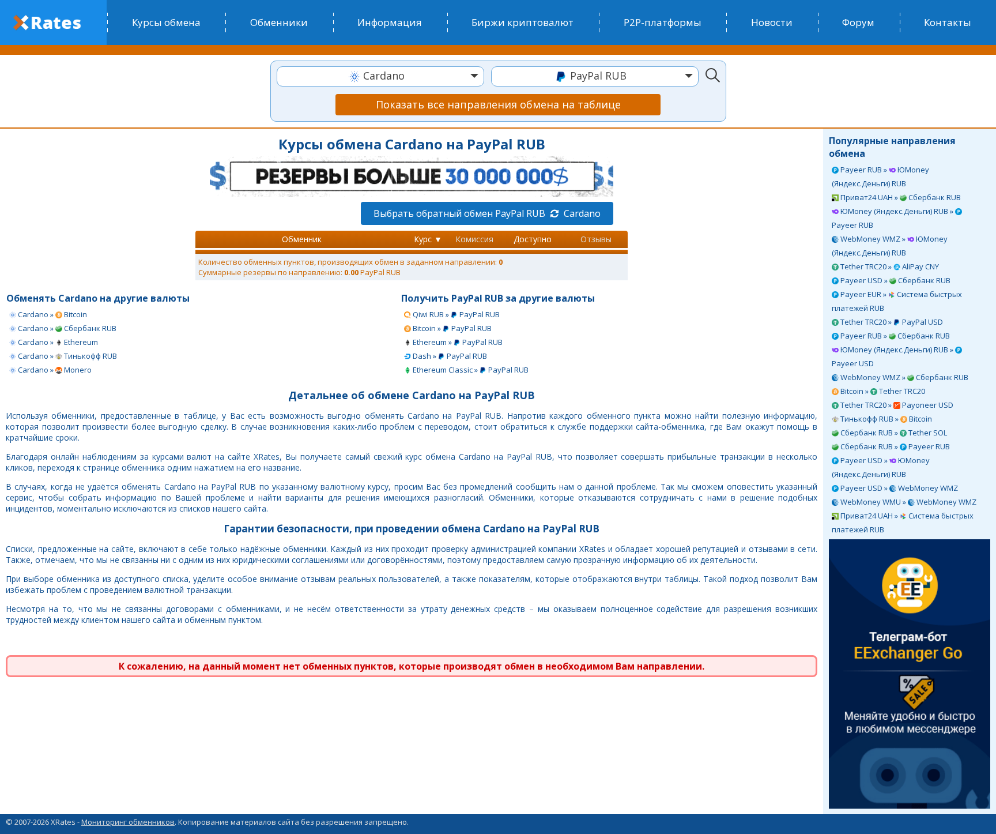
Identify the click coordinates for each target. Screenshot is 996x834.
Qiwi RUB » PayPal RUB (455, 314)
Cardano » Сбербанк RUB (66, 328)
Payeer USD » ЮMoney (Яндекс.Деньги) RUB (881, 467)
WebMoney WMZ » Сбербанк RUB (903, 377)
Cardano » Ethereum (57, 342)
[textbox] (380, 76)
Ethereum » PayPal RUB (457, 342)
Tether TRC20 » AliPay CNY (889, 266)
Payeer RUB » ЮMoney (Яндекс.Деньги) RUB (880, 176)
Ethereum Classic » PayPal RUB (470, 370)
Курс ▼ (428, 239)
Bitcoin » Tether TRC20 (882, 391)
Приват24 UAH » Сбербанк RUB (900, 197)
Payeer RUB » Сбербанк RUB (894, 335)
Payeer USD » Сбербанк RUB (894, 280)
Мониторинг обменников (128, 822)
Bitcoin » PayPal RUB (451, 328)
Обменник (302, 239)
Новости (772, 22)
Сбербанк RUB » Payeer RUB (894, 446)
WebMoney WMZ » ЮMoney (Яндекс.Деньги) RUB (890, 246)
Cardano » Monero (54, 370)
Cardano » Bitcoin (51, 314)
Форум (858, 22)
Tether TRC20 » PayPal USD (891, 322)
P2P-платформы (662, 22)
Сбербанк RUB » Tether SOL (893, 432)
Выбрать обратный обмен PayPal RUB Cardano (487, 213)
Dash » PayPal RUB (449, 356)
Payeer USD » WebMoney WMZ (898, 488)
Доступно (533, 239)
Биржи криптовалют (522, 22)
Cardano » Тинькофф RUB (66, 356)
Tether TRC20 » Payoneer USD (896, 405)
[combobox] (380, 76)
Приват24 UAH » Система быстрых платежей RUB (903, 522)
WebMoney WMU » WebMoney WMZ (907, 502)
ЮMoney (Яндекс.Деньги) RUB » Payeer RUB (893, 218)
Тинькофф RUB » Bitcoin (885, 419)
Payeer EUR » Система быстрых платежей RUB (897, 301)
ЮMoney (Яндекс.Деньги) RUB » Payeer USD (893, 356)
